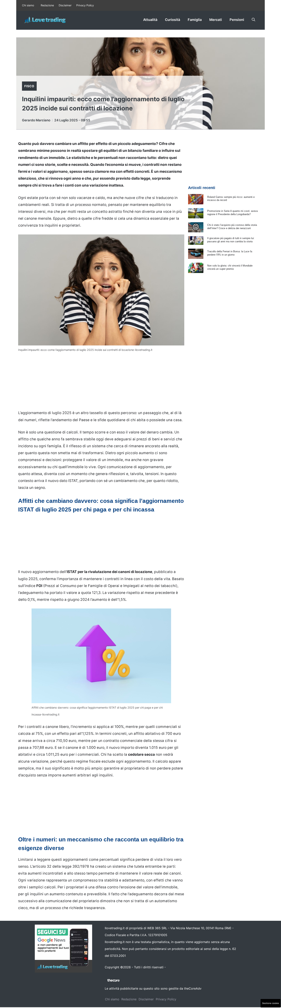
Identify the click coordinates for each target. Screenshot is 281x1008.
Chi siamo (28, 5)
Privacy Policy (85, 5)
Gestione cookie (270, 1003)
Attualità (150, 20)
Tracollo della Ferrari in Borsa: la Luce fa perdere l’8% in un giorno (229, 253)
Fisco (29, 86)
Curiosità (172, 20)
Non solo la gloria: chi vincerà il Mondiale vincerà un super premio (230, 267)
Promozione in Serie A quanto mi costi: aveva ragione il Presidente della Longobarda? (232, 213)
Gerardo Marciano (36, 120)
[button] (253, 20)
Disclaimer (65, 5)
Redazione (47, 5)
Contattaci (174, 967)
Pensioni (237, 20)
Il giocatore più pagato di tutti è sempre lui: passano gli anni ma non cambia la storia (230, 240)
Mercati (215, 20)
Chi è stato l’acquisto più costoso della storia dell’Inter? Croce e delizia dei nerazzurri (232, 227)
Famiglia (195, 20)
